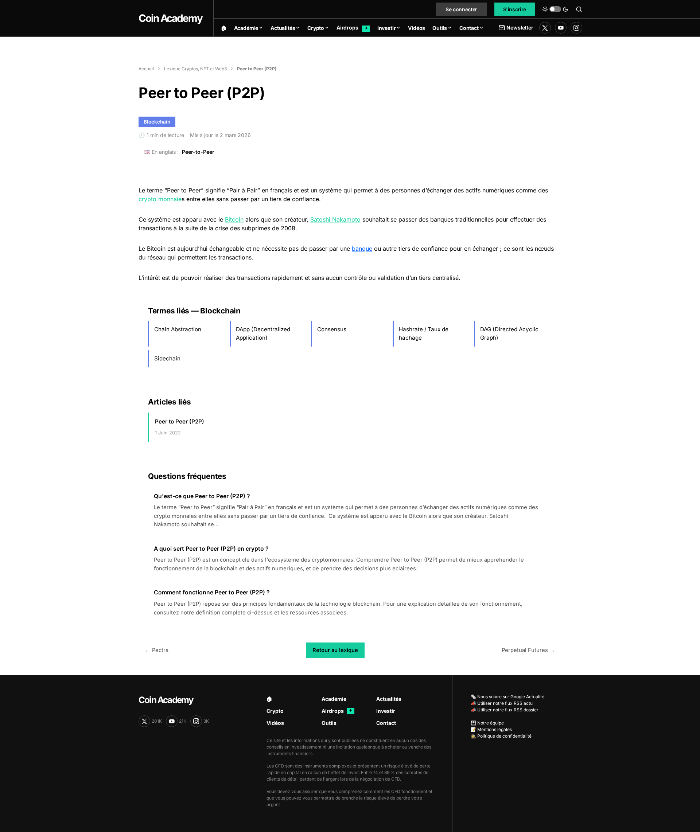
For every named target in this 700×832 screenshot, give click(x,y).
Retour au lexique (335, 650)
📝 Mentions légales (491, 729)
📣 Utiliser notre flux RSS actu (502, 703)
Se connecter (461, 9)
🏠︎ (269, 699)
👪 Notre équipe (487, 723)
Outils (329, 723)
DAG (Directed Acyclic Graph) (509, 333)
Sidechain (167, 358)
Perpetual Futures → (528, 650)
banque (362, 248)
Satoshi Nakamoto (335, 219)
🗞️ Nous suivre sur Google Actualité (507, 696)
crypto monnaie (160, 199)
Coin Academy (170, 18)
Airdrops (337, 711)
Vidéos (275, 723)
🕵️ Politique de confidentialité (501, 736)
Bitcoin (234, 219)
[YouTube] (561, 27)
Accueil (146, 68)
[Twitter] (545, 27)
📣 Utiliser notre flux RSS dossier (504, 709)
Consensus (331, 329)
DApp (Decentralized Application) (263, 333)
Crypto (275, 711)
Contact (386, 723)
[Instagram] (576, 27)
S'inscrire (514, 9)
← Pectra (156, 650)
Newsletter (519, 27)
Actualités (388, 699)
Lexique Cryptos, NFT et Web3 (195, 68)
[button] (555, 9)
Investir (385, 711)
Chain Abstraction (177, 329)
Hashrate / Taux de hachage (423, 333)
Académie (334, 699)
